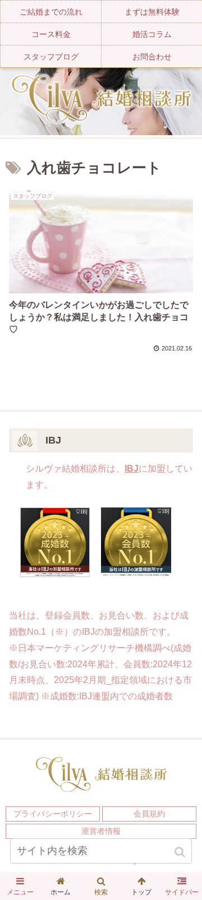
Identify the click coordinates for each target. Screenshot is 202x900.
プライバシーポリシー (52, 813)
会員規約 (149, 813)
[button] (181, 852)
